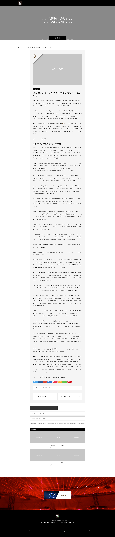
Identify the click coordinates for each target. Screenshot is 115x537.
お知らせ (78, 3)
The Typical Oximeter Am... (75, 445)
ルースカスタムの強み (60, 3)
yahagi (40, 387)
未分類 (36, 89)
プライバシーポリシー (77, 531)
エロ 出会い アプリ (66, 123)
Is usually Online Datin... (37, 445)
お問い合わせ (92, 3)
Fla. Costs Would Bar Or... (74, 463)
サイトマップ (87, 531)
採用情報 (85, 3)
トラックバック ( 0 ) (71, 407)
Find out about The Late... (37, 463)
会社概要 (51, 3)
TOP (26, 531)
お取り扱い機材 (70, 3)
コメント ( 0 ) (44, 407)
